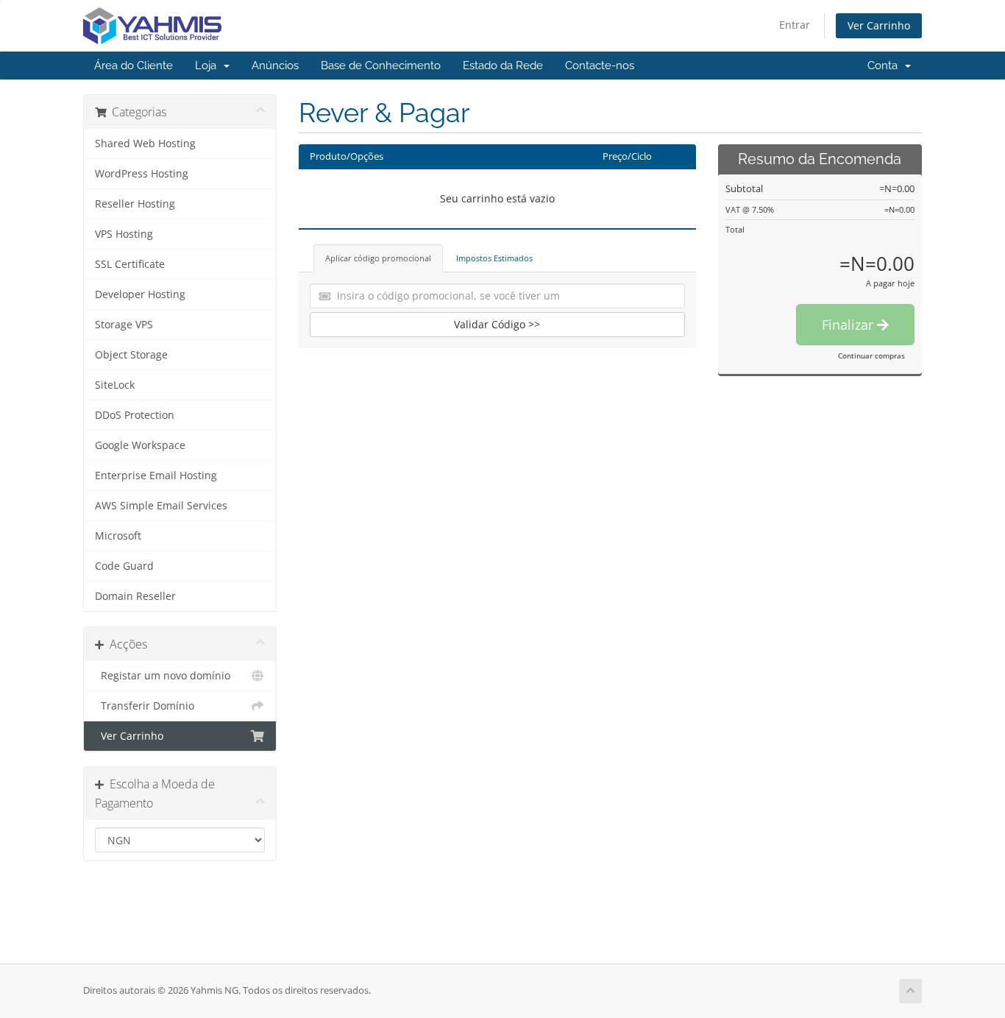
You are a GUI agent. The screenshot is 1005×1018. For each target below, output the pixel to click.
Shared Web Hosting (145, 143)
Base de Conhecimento (381, 65)
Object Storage (131, 354)
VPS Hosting (124, 234)
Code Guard (124, 566)
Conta (885, 65)
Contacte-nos (599, 65)
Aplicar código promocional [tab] (378, 258)
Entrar (794, 25)
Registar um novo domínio (162, 675)
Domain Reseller (135, 596)
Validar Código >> (497, 324)
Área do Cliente (133, 65)
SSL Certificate (130, 264)
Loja (208, 65)
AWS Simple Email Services (161, 505)
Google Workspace (140, 445)
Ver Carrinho (879, 25)
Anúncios (275, 65)
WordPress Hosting (141, 173)
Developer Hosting (140, 294)
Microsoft (118, 535)
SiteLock (115, 385)
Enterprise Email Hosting (156, 475)
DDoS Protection (134, 415)
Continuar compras (871, 355)
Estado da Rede (503, 65)
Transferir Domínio (144, 706)
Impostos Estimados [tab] (494, 258)
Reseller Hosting (135, 204)
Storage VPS (124, 324)
